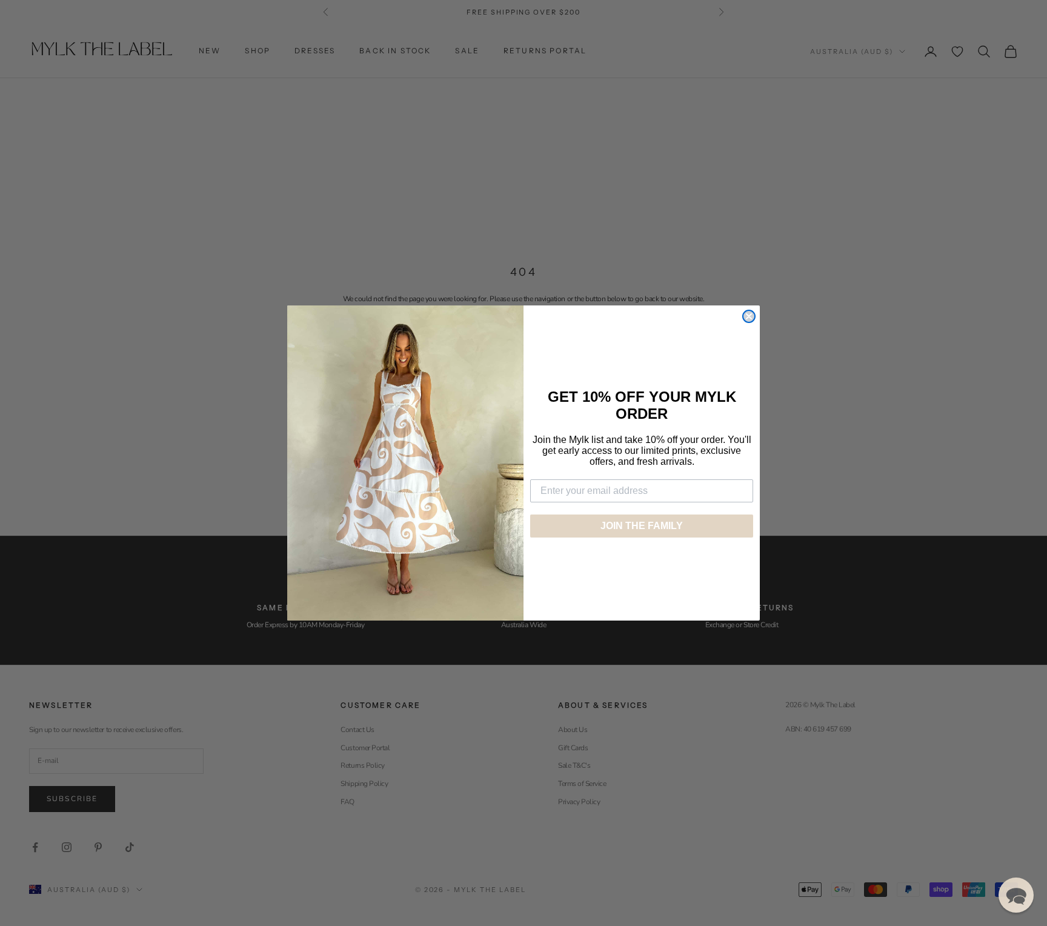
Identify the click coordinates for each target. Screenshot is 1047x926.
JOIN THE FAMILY (641, 526)
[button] (1016, 895)
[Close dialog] (749, 316)
